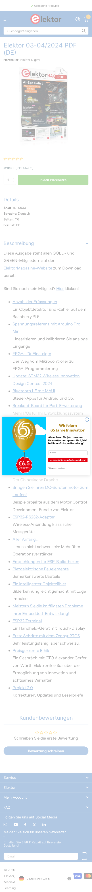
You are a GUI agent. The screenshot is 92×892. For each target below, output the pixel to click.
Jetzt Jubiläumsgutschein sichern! (68, 460)
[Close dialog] (87, 419)
